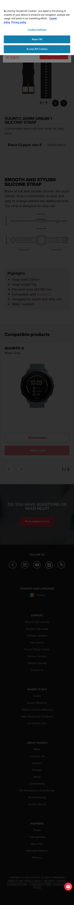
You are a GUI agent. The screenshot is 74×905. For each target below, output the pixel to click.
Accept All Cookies (37, 49)
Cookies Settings (37, 29)
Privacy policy (18, 22)
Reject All (37, 39)
